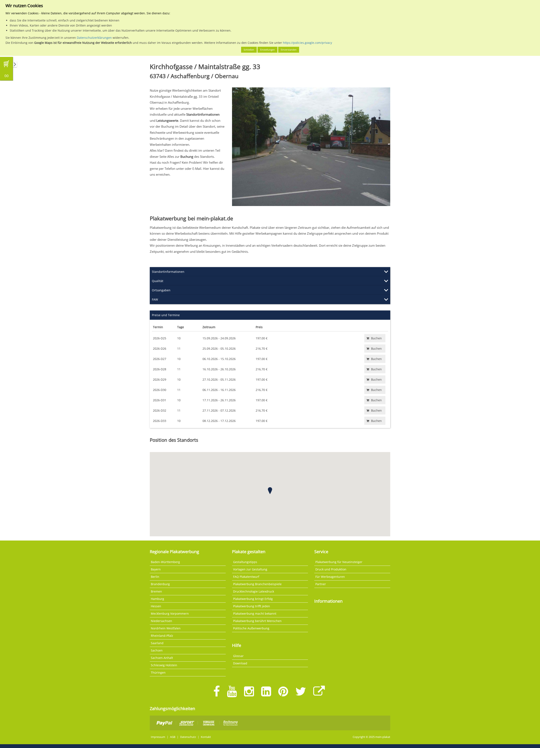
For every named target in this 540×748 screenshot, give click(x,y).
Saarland (157, 643)
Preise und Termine (166, 315)
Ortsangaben (161, 290)
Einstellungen (267, 49)
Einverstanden (289, 49)
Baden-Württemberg (165, 562)
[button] (270, 490)
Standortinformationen (168, 272)
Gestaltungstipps (245, 562)
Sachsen (157, 650)
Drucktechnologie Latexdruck (253, 591)
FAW (155, 299)
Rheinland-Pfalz (162, 636)
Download (240, 663)
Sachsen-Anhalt (162, 658)
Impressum (158, 737)
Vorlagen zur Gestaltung (250, 569)
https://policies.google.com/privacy (307, 43)
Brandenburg (160, 584)
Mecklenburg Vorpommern (170, 614)
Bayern (156, 569)
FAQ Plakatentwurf (246, 577)
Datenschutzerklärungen (94, 38)
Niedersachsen (161, 621)
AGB (172, 737)
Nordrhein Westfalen (166, 628)
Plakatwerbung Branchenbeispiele (257, 584)
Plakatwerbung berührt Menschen (257, 621)
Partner (320, 584)
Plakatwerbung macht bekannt (254, 614)
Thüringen (158, 672)
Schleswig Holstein (164, 665)
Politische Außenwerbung (251, 628)
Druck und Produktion (330, 569)
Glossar (238, 656)
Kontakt (206, 737)
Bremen (156, 591)
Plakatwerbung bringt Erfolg (253, 599)
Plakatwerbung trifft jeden (251, 606)
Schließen (249, 49)
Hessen (156, 606)
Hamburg (157, 599)
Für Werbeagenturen (330, 577)
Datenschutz (188, 737)
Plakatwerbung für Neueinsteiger (338, 562)
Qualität (157, 281)
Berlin (155, 577)
